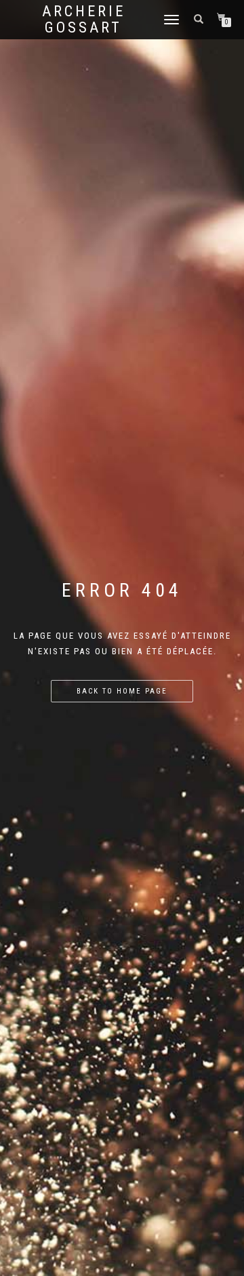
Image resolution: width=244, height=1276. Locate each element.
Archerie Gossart (83, 19)
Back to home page (122, 691)
